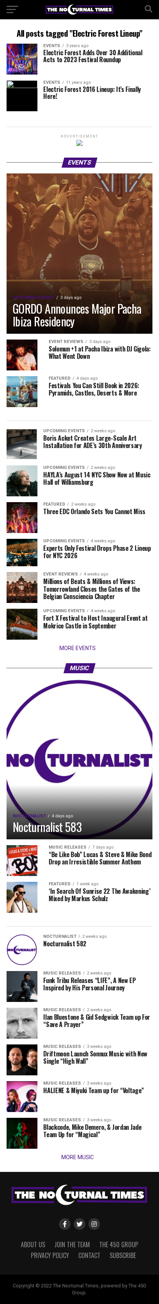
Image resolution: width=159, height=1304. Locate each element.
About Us (33, 1244)
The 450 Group (118, 1244)
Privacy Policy (50, 1255)
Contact (89, 1255)
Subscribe (123, 1255)
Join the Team (72, 1244)
